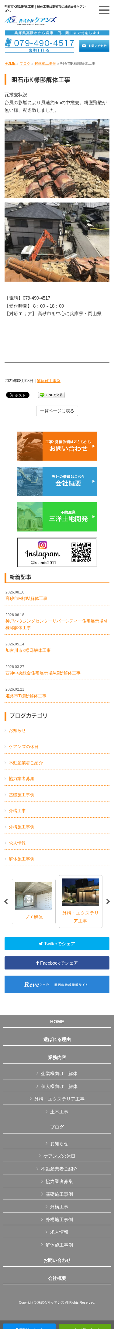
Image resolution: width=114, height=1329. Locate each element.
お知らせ (17, 730)
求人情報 (17, 843)
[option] (33, 901)
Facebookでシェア (58, 963)
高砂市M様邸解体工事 (26, 595)
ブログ (24, 63)
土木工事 (59, 1111)
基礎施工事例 (21, 794)
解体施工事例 (45, 63)
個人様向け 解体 (59, 1086)
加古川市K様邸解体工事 (28, 647)
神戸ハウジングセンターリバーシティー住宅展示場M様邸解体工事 (56, 621)
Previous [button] (6, 902)
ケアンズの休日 (24, 746)
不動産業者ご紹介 (26, 762)
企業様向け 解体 (59, 1073)
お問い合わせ (57, 1260)
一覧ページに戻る (57, 410)
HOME (10, 63)
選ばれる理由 (57, 1039)
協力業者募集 (21, 778)
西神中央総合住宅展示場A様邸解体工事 (43, 670)
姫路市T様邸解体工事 (26, 692)
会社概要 (57, 1278)
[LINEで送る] (51, 394)
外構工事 (17, 810)
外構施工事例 (21, 826)
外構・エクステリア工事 (59, 1098)
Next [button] (108, 902)
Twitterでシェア (59, 943)
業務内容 (57, 1057)
